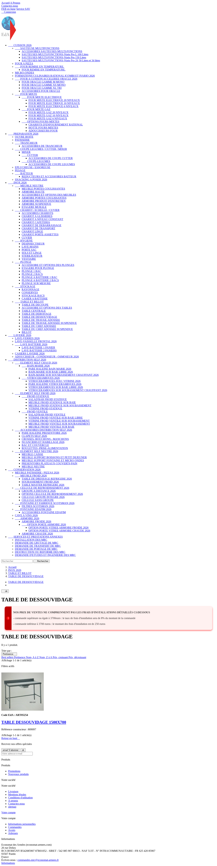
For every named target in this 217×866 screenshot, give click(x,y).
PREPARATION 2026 (23, 133)
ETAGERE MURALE (34, 207)
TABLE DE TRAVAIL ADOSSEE (41, 320)
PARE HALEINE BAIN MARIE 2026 (49, 368)
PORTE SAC (29, 249)
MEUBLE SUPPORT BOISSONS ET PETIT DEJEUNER (54, 457)
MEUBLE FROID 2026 (31, 475)
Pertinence (9, 654)
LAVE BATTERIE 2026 (31, 344)
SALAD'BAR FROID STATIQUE (47, 399)
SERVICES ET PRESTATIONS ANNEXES (35, 536)
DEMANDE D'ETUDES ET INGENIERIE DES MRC (45, 555)
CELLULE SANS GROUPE (38, 500)
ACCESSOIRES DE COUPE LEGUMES (51, 164)
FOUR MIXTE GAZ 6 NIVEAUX (47, 118)
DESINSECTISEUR (33, 243)
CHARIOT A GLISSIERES (37, 216)
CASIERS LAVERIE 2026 (30, 353)
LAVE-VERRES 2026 (27, 338)
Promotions (14, 771)
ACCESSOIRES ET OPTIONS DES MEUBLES (49, 194)
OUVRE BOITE (24, 136)
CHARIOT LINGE (32, 231)
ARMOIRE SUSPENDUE (36, 204)
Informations (8, 863)
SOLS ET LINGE (32, 252)
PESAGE (20, 170)
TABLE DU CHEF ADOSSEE (39, 326)
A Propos (15, 2)
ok (5, 591)
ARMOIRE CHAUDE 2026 (37, 533)
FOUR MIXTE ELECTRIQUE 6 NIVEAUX (53, 106)
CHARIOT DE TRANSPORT (38, 228)
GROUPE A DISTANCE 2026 (39, 490)
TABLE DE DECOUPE (35, 304)
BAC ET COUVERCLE (35, 445)
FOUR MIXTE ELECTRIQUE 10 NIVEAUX (54, 103)
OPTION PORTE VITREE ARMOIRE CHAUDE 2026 (59, 530)
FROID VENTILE (35, 411)
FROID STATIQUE (35, 396)
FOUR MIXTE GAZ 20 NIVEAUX (48, 112)
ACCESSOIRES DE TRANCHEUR (42, 146)
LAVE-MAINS (30, 246)
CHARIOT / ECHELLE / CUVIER (37, 210)
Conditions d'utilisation (20, 797)
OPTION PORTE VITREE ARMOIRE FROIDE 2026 (58, 527)
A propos (13, 800)
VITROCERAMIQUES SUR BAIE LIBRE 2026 (55, 387)
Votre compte (8, 812)
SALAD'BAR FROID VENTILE (46, 414)
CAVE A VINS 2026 (26, 515)
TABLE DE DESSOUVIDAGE (39, 316)
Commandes (15, 827)
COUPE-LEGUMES (36, 161)
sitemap (12, 806)
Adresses (13, 833)
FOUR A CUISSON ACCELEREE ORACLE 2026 (46, 78)
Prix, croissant (60, 657)
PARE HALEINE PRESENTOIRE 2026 (44, 432)
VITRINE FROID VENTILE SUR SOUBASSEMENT (59, 420)
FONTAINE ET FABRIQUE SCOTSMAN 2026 (44, 503)
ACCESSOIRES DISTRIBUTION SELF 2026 (43, 429)
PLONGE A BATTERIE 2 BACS (40, 280)
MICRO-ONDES (24, 72)
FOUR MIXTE (26, 94)
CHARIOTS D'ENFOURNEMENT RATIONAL (55, 124)
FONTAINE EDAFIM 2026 (33, 509)
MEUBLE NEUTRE (29, 185)
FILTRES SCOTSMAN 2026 (38, 506)
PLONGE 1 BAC (31, 271)
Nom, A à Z (32, 657)
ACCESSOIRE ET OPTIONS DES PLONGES (48, 265)
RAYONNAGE (30, 289)
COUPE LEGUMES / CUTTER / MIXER (41, 149)
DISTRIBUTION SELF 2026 (27, 359)
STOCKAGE (25, 286)
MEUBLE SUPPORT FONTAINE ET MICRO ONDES (53, 460)
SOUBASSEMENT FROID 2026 (40, 481)
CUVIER (27, 237)
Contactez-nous (9, 5)
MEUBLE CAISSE (32, 454)
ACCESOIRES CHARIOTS (37, 213)
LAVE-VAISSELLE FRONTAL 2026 (36, 341)
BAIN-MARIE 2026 (36, 365)
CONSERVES (30, 292)
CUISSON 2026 (20, 45)
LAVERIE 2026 (19, 335)
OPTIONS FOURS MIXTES (40, 121)
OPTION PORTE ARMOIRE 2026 (44, 524)
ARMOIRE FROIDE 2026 (36, 521)
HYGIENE (24, 240)
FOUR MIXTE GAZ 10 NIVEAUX (48, 115)
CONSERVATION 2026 (24, 469)
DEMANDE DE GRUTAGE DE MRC (36, 542)
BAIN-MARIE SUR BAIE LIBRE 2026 (50, 371)
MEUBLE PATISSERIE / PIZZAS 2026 (37, 472)
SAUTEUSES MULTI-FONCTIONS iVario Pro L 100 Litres (55, 54)
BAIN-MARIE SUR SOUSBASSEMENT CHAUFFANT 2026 (63, 374)
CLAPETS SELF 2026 (34, 436)
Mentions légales (17, 794)
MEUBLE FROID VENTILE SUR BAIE (51, 426)
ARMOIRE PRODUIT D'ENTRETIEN (44, 200)
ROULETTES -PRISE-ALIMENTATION (45, 448)
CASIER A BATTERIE (35, 298)
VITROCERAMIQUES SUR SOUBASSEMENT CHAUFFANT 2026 (67, 390)
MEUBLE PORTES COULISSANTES (43, 188)
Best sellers (7, 657)
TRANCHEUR (26, 142)
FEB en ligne (8, 8)
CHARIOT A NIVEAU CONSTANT (42, 219)
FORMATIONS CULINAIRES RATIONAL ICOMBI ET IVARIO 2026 (55, 75)
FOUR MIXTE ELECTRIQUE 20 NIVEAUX (54, 100)
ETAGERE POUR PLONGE (38, 268)
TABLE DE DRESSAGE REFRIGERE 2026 (47, 478)
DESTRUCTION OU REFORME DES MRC (40, 552)
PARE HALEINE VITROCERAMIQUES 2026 (54, 384)
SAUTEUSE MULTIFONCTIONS (37, 48)
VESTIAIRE (29, 258)
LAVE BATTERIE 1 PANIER (38, 347)
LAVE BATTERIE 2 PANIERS (39, 350)
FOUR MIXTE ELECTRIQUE (42, 97)
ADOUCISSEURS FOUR (43, 130)
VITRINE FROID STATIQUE (45, 408)
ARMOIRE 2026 (27, 518)
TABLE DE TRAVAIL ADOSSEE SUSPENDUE (49, 323)
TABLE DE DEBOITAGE (36, 313)
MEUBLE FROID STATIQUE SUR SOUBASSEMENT (59, 405)
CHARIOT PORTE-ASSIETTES (40, 234)
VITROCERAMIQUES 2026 (41, 378)
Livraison (13, 791)
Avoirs (11, 830)
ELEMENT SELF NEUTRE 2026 (36, 451)
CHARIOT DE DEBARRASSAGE (41, 225)
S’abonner (10, 750)
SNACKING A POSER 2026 (31, 179)
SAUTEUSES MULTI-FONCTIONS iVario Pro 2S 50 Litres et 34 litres (61, 60)
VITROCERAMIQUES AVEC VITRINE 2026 (54, 381)
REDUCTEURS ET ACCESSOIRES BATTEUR (49, 176)
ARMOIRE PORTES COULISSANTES (44, 197)
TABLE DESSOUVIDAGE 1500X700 (33, 722)
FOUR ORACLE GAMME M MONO (43, 81)
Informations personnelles (22, 824)
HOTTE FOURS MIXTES (43, 127)
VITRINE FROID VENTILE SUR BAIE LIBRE (55, 417)
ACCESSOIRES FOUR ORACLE (41, 91)
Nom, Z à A (46, 657)
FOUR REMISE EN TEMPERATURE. (39, 66)
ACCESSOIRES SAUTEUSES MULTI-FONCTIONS (52, 51)
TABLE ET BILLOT (29, 301)
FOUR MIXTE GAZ (36, 109)
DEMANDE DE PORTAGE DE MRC (36, 548)
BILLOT (27, 332)
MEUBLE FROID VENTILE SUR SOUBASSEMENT (59, 423)
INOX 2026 (17, 182)
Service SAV (23, 8)
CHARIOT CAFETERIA (36, 222)
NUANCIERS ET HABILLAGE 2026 (43, 442)
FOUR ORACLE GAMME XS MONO (44, 84)
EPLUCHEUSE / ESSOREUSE (32, 167)
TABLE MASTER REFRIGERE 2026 (43, 484)
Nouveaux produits (18, 774)
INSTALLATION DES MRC (31, 539)
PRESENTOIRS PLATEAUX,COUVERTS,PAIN (49, 463)
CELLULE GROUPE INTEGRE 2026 (43, 497)
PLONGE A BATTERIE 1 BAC (39, 277)
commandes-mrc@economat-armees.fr (38, 860)
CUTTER (30, 155)
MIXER (26, 152)
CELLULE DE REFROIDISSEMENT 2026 (42, 487)
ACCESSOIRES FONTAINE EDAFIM (44, 512)
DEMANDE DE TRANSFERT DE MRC (38, 545)
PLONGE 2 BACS (32, 274)
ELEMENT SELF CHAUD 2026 (36, 362)
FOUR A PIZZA (24, 63)
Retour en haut (10, 738)
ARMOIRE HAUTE (33, 191)
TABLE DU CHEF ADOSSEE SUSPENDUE (47, 329)
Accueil (5, 2)
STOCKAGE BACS (33, 295)
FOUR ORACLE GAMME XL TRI (42, 87)
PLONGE (23, 262)
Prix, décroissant (77, 657)
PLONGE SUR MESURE (36, 283)
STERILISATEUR (32, 255)
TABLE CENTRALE (34, 310)
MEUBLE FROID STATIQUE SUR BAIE (52, 402)
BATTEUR (24, 173)
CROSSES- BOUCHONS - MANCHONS (45, 439)
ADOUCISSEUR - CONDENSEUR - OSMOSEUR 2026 (47, 356)
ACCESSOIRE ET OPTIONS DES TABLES (47, 307)
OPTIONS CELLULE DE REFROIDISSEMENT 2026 (52, 494)
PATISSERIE (22, 139)
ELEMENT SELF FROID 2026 (35, 393)
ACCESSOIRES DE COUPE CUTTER (50, 158)
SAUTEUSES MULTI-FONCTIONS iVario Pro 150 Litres (54, 57)
